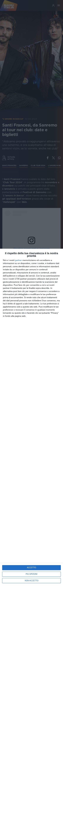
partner (18, 260)
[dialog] (31, 539)
